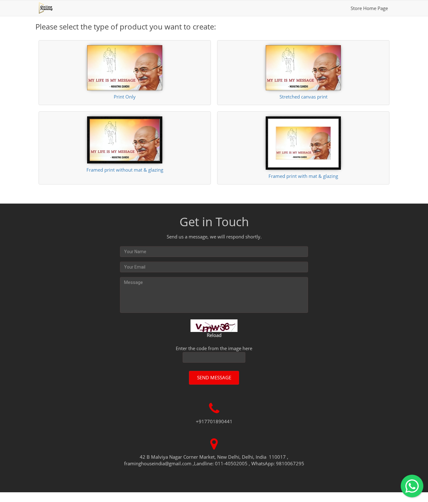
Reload (214, 335)
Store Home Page (369, 8)
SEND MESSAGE (214, 377)
